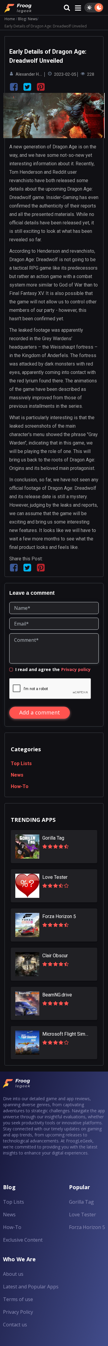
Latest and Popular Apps (30, 1286)
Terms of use (18, 1299)
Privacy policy (76, 669)
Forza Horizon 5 (87, 1227)
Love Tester (82, 1214)
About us (13, 1274)
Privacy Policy (18, 1312)
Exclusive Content (23, 1240)
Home (9, 18)
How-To (19, 786)
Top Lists (21, 763)
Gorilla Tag (81, 1202)
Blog (22, 18)
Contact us (15, 1324)
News (32, 18)
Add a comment (39, 712)
